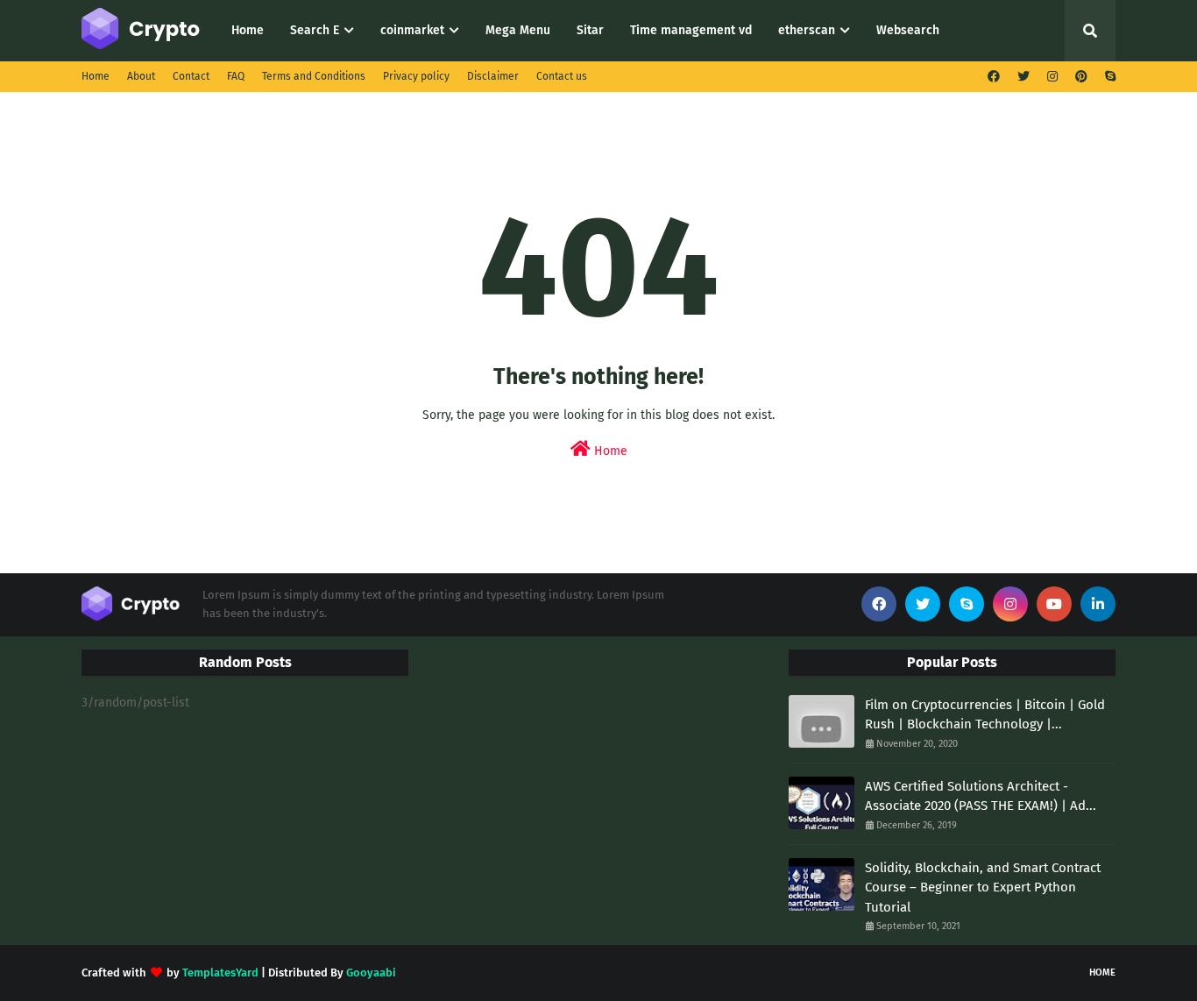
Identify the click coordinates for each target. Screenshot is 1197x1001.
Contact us (561, 76)
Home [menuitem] (247, 30)
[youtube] (1054, 603)
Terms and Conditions (313, 76)
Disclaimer (493, 76)
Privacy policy (416, 76)
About (141, 76)
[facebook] (993, 76)
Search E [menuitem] (314, 30)
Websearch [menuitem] (907, 30)
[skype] (1108, 76)
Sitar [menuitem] (590, 30)
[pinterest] (1081, 76)
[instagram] (1052, 76)
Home (95, 76)
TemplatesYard (220, 972)
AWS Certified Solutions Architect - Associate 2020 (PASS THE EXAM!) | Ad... (980, 796)
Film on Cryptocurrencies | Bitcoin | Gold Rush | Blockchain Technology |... (985, 715)
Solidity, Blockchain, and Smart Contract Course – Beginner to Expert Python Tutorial (983, 887)
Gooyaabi (371, 972)
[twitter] (1023, 76)
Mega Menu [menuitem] (517, 30)
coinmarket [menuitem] (412, 30)
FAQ (235, 76)
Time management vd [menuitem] (691, 30)
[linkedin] (1098, 603)
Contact (191, 76)
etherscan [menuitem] (806, 30)
